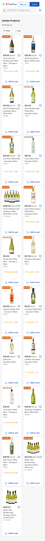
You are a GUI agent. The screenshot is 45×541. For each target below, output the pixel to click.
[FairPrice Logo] (11, 4)
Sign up (23, 4)
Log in (33, 4)
